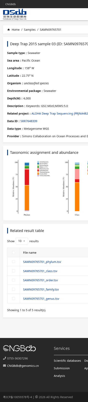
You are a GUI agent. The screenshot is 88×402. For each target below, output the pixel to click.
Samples (30, 30)
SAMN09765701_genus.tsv (41, 299)
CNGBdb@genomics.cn (23, 366)
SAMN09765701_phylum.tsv (42, 262)
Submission (62, 368)
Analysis (59, 376)
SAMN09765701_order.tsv (40, 280)
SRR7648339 (28, 121)
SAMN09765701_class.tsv (40, 271)
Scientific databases (67, 361)
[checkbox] (13, 252)
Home (13, 30)
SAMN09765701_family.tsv (41, 289)
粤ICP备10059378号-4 (17, 397)
